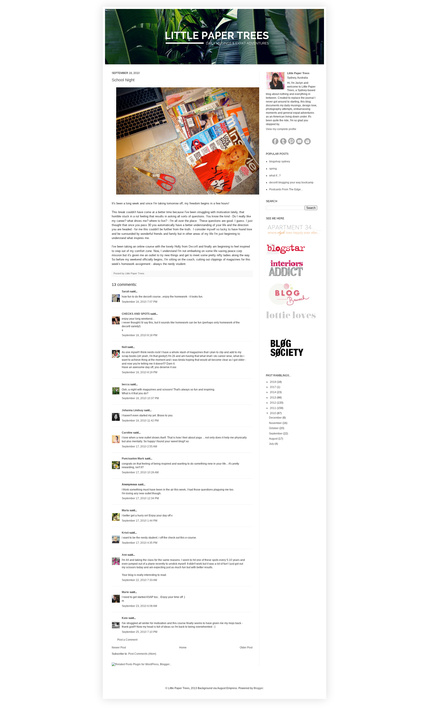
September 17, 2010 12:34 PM (140, 498)
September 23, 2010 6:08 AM (139, 606)
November (275, 423)
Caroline (127, 432)
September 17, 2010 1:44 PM (139, 520)
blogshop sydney (279, 161)
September (276, 433)
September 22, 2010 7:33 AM (139, 580)
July (272, 443)
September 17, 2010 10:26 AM (140, 472)
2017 (273, 387)
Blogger (258, 688)
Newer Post (119, 647)
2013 (273, 397)
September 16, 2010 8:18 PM (139, 335)
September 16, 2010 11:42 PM (140, 420)
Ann (124, 554)
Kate (125, 618)
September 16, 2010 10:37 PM (140, 398)
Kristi (125, 532)
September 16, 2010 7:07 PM (139, 301)
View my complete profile (281, 129)
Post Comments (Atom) (142, 653)
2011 (273, 408)
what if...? (275, 175)
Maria (125, 510)
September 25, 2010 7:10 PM (139, 631)
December (275, 417)
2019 (273, 382)
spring (273, 168)
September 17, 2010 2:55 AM (139, 446)
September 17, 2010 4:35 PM (139, 542)
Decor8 (193, 246)
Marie (125, 592)
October (274, 428)
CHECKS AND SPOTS (136, 313)
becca (126, 384)
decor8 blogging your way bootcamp (291, 182)
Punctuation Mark (133, 458)
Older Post (246, 647)
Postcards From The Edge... (286, 189)
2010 (273, 413)
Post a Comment (127, 639)
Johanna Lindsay (132, 410)
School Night (123, 80)
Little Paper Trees (298, 73)
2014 (273, 392)
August (273, 438)
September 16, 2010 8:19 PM (139, 372)
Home (183, 647)
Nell (124, 347)
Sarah (125, 291)
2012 (273, 402)
